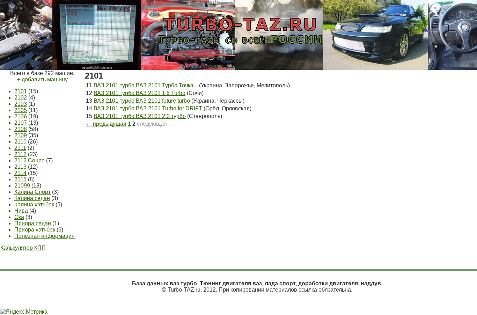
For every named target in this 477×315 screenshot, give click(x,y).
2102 (20, 98)
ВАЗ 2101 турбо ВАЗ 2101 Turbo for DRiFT (148, 108)
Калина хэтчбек (34, 204)
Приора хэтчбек (34, 230)
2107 (20, 123)
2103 (20, 104)
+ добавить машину (42, 79)
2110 (20, 142)
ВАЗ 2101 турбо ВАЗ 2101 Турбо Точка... (146, 85)
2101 (20, 91)
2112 (20, 154)
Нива (21, 211)
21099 (22, 186)
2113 (20, 167)
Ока (19, 217)
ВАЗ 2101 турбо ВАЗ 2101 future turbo (142, 101)
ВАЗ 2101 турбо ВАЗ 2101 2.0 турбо (140, 116)
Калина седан (32, 198)
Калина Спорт (32, 192)
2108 (20, 129)
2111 (20, 148)
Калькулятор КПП (23, 248)
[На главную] (238, 50)
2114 (20, 173)
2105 (20, 110)
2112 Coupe (29, 160)
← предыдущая (106, 124)
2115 (20, 179)
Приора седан (32, 223)
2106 (20, 116)
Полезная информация (44, 236)
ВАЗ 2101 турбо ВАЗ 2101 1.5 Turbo (139, 93)
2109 (20, 135)
